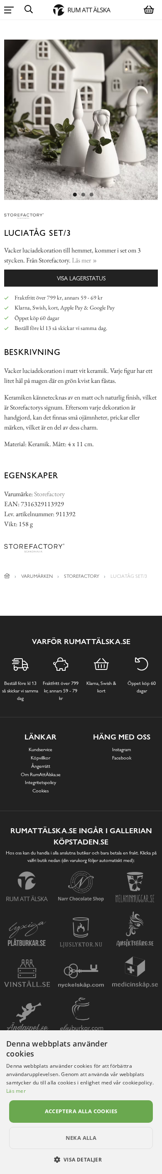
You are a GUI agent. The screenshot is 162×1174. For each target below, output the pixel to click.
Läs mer (16, 1090)
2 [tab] (83, 195)
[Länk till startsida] (7, 576)
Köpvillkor (40, 758)
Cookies (40, 791)
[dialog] (81, 1102)
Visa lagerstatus (81, 278)
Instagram (121, 749)
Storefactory (49, 494)
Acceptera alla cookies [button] (81, 1111)
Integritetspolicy (40, 782)
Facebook (121, 758)
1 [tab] (75, 195)
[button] (81, 1159)
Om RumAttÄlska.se (41, 774)
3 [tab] (91, 195)
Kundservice (40, 749)
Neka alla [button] (81, 1138)
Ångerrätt (40, 766)
